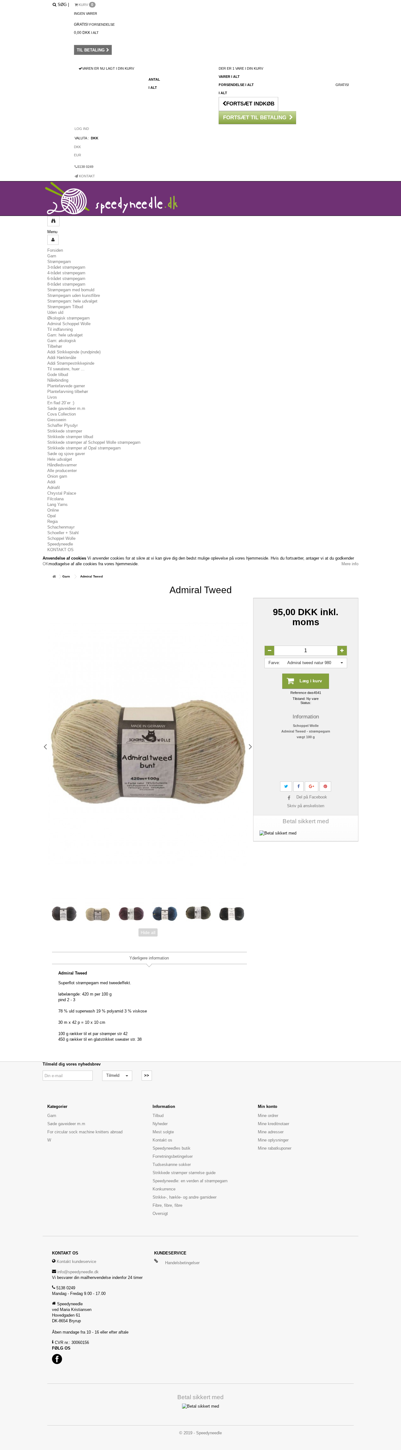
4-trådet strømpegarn (66, 273)
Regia (52, 521)
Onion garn (57, 476)
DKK (77, 147)
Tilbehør (54, 346)
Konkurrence (164, 1189)
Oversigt (160, 1213)
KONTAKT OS (60, 549)
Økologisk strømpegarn (68, 318)
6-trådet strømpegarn (66, 278)
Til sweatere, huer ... (66, 369)
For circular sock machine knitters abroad (84, 1132)
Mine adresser (271, 1132)
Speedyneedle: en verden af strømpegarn (190, 1181)
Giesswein (56, 419)
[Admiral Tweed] (64, 913)
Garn (51, 256)
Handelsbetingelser (182, 1262)
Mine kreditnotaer (273, 1123)
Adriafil (53, 487)
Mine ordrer (268, 1115)
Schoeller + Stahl (63, 532)
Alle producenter (62, 470)
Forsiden (55, 250)
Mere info (349, 563)
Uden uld (55, 312)
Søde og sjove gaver (66, 453)
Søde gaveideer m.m (66, 408)
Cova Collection (61, 414)
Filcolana (55, 499)
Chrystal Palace (61, 493)
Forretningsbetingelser (173, 1156)
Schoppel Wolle (61, 538)
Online (53, 510)
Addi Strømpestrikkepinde (70, 363)
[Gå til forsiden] (54, 576)
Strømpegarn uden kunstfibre (73, 295)
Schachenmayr (61, 527)
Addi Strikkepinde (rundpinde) (74, 352)
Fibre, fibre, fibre (167, 1205)
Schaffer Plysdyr (62, 425)
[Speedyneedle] (118, 198)
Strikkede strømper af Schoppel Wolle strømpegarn (93, 442)
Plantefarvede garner (66, 386)
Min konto (267, 1106)
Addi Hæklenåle (61, 357)
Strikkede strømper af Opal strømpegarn (84, 448)
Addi (51, 482)
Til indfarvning (60, 329)
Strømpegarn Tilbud (65, 306)
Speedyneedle (60, 544)
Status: (305, 703)
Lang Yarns (57, 504)
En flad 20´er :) (60, 402)
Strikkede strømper (64, 431)
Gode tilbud (57, 374)
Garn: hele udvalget (65, 335)
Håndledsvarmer (62, 465)
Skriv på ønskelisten (305, 805)
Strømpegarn (59, 261)
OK (46, 563)
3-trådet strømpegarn (66, 267)
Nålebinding (57, 380)
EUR (77, 155)
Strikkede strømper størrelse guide (184, 1172)
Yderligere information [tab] (149, 958)
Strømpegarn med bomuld (70, 289)
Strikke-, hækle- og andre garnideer (184, 1197)
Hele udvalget (59, 459)
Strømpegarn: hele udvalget (72, 301)
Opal (51, 515)
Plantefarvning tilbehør (67, 391)
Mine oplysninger (273, 1140)
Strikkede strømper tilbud (70, 436)
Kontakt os (162, 1140)
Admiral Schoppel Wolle (69, 323)
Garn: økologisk (61, 340)
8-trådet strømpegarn (66, 284)
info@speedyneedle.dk (78, 1272)
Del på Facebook (311, 797)
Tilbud (158, 1115)
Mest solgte (163, 1132)
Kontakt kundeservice (76, 1261)
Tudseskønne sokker (172, 1164)
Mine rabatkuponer (274, 1148)
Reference (298, 693)
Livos (52, 397)
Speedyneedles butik (171, 1148)
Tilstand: (299, 699)
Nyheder (160, 1123)
